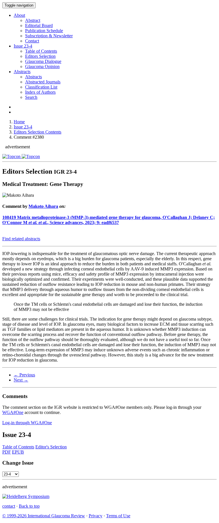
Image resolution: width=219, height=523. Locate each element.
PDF (6, 452)
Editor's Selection (51, 446)
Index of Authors (40, 92)
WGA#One (12, 412)
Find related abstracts (21, 238)
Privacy (95, 515)
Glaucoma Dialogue (43, 61)
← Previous (24, 374)
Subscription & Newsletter (49, 35)
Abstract (32, 20)
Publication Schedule (44, 30)
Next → (21, 380)
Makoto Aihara (43, 206)
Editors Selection (40, 56)
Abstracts (22, 71)
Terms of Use (118, 515)
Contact (32, 40)
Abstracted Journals (42, 81)
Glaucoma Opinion (42, 66)
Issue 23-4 (23, 126)
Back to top (29, 506)
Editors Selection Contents (37, 132)
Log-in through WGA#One (27, 422)
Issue (23, 46)
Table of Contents (41, 51)
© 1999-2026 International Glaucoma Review (43, 515)
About (19, 15)
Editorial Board (39, 25)
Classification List (41, 87)
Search (31, 97)
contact (8, 506)
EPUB (18, 452)
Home (19, 121)
